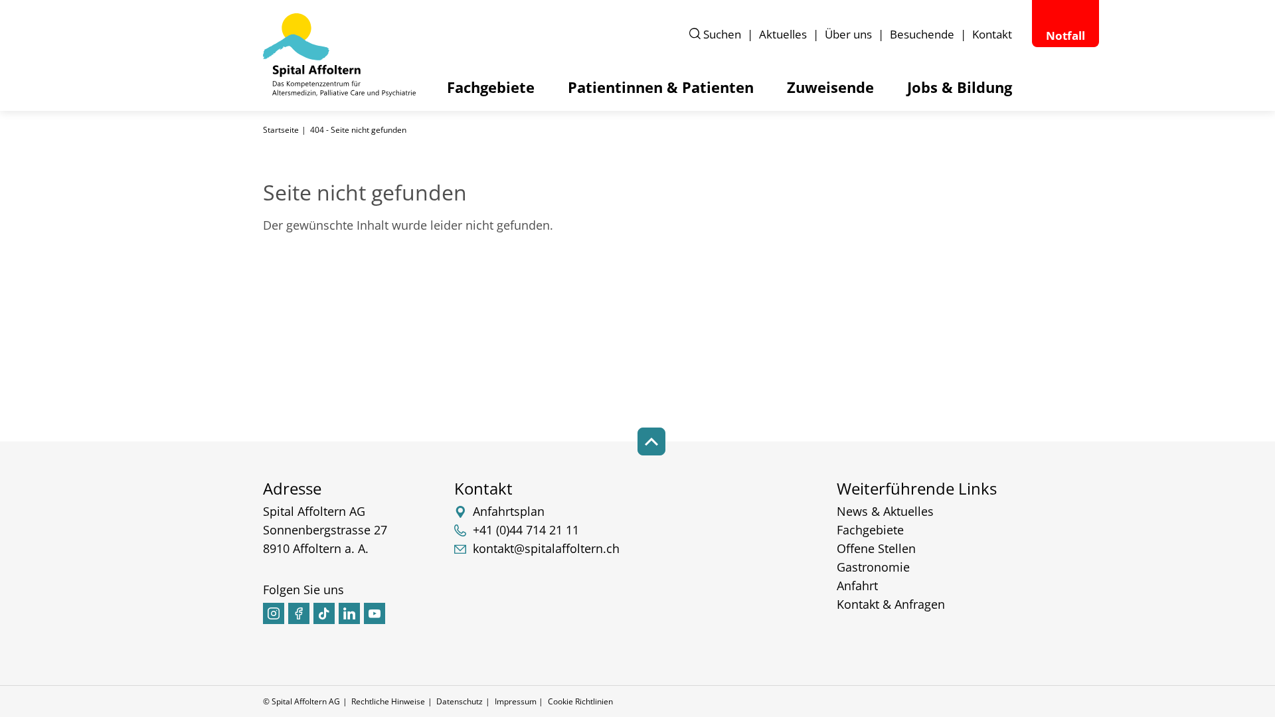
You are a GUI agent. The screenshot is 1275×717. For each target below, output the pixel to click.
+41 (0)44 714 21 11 (526, 530)
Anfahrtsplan (509, 511)
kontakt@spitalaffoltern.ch (546, 548)
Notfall (1065, 35)
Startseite (281, 129)
